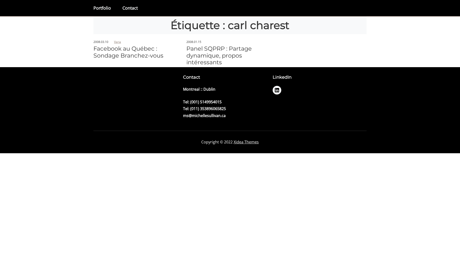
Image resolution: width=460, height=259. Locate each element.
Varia (117, 42)
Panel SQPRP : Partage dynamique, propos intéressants (219, 55)
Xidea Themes (246, 142)
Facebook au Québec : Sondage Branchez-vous (128, 52)
